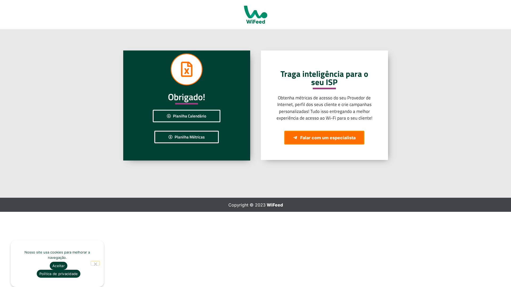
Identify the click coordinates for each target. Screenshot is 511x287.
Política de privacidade (58, 274)
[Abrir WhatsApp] (498, 273)
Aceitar (58, 266)
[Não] (95, 263)
